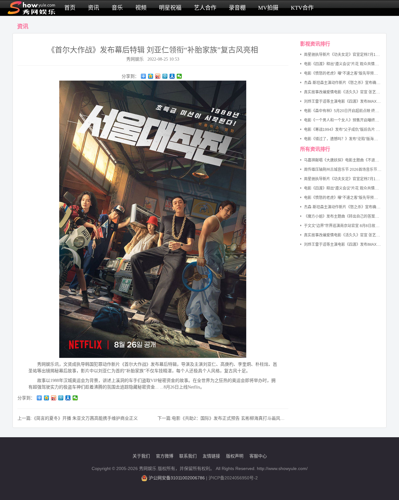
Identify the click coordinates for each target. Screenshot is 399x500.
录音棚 (237, 8)
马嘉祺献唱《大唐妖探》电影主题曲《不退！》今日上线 (350, 160)
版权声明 (234, 455)
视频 (141, 8)
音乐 (117, 8)
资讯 (93, 8)
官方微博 (164, 455)
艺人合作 (205, 8)
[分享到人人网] (172, 76)
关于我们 (141, 455)
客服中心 (258, 455)
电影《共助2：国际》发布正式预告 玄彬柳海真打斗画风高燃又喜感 (237, 418)
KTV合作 (302, 8)
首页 (69, 8)
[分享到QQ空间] (150, 76)
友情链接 (211, 455)
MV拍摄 (268, 8)
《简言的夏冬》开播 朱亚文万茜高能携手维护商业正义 (85, 418)
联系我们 (188, 455)
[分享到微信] (179, 76)
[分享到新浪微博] (158, 76)
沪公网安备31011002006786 (177, 477)
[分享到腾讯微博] (165, 76)
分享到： (130, 76)
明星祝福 (170, 8)
